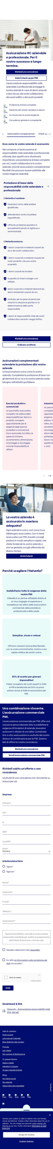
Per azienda (7, 1082)
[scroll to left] (46, 476)
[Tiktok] (29, 1099)
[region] (26, 1130)
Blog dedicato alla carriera (13, 1042)
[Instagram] (16, 1097)
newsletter (35, 950)
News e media (8, 1063)
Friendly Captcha (36, 980)
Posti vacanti (7, 1035)
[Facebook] (4, 1097)
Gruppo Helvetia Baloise (12, 1070)
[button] (26, 78)
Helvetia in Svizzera (10, 1066)
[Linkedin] (23, 1097)
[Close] (50, 1115)
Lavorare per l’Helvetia (11, 1038)
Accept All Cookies (27, 1135)
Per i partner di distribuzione (13, 1054)
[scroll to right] (51, 476)
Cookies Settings (26, 1141)
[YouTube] (10, 1097)
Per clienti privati (9, 1078)
